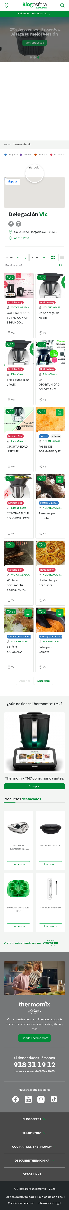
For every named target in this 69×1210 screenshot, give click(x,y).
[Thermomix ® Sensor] (51, 889)
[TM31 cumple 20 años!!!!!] (18, 353)
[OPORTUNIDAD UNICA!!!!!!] (18, 420)
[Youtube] (28, 1099)
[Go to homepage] (35, 5)
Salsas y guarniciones (19, 636)
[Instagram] (41, 1099)
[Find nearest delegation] (7, 5)
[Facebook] (15, 1099)
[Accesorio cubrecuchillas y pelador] (18, 827)
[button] (62, 5)
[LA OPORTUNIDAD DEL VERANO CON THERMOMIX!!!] (50, 353)
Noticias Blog (15, 302)
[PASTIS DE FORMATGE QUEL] (50, 420)
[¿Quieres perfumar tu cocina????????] (18, 554)
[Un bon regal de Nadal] (50, 287)
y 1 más (56, 436)
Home (7, 144)
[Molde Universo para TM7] (18, 889)
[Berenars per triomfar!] (50, 487)
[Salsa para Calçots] (50, 621)
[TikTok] (53, 1099)
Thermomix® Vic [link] (22, 144)
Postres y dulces (49, 503)
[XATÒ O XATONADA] (18, 621)
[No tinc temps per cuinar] (50, 554)
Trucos (43, 436)
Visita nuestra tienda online (32, 13)
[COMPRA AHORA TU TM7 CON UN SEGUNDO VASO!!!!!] (18, 287)
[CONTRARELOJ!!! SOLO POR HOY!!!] (18, 487)
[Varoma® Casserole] (51, 827)
